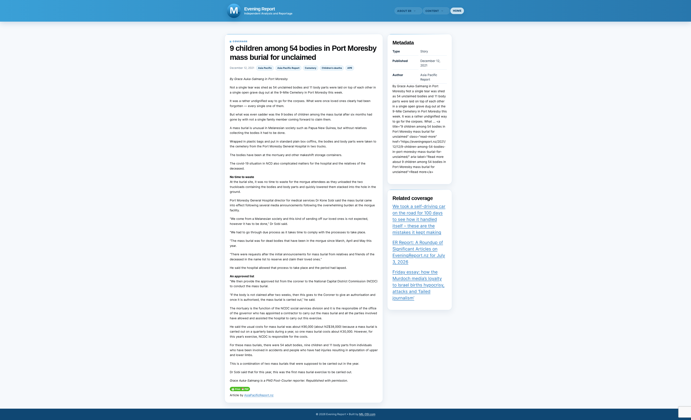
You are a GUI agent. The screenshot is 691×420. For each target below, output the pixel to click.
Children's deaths (332, 67)
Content (432, 11)
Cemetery (310, 67)
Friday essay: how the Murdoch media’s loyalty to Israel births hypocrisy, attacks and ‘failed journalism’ (418, 285)
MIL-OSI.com (367, 414)
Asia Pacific (265, 67)
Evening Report (259, 8)
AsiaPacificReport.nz (259, 395)
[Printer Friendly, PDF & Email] (240, 390)
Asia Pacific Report (288, 67)
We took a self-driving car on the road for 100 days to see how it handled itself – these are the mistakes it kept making (418, 219)
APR (349, 67)
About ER (404, 11)
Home (457, 10)
